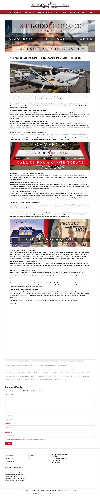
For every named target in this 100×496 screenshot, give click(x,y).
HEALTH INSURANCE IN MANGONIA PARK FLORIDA (77, 372)
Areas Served (10, 455)
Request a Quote (56, 490)
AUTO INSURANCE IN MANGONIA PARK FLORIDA (17, 362)
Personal (42, 490)
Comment (9, 394)
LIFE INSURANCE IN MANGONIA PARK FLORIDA (48, 376)
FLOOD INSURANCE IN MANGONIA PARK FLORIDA (18, 372)
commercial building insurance (39, 137)
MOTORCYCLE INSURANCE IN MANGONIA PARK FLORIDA (75, 376)
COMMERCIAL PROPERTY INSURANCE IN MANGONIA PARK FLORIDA (22, 369)
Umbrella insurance (49, 114)
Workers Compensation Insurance (22, 127)
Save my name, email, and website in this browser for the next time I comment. (26, 439)
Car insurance (13, 193)
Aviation (48, 490)
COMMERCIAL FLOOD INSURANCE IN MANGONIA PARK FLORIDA (21, 365)
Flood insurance (58, 282)
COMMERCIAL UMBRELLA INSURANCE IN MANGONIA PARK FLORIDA (58, 369)
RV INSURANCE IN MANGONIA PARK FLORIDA (17, 379)
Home (23, 490)
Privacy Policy (10, 461)
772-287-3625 (13, 303)
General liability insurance (16, 104)
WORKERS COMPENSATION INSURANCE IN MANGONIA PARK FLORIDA (47, 379)
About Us (32, 455)
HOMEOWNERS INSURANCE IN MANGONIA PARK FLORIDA (20, 376)
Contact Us (10, 458)
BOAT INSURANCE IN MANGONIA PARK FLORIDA (72, 362)
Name (8, 415)
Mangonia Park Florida (55, 98)
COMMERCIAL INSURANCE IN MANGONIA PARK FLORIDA (53, 365)
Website (8, 432)
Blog (31, 458)
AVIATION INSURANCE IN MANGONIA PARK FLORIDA (45, 362)
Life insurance (13, 272)
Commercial (35, 490)
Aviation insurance (14, 291)
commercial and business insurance (19, 97)
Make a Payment (73, 490)
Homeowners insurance (16, 184)
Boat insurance (14, 252)
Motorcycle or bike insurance (17, 204)
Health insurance (14, 263)
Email (7, 424)
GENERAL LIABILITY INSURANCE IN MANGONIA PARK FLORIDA (47, 372)
